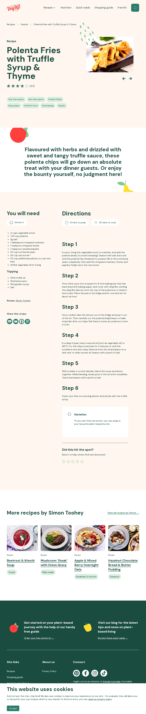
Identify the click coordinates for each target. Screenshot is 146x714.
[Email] (15, 321)
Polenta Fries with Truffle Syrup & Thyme (55, 24)
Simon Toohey (23, 300)
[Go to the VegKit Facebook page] (85, 673)
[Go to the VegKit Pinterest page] (76, 673)
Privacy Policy (49, 671)
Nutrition (66, 7)
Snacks (24, 24)
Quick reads (83, 7)
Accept (13, 708)
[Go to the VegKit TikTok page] (103, 673)
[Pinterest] (27, 321)
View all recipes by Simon (123, 512)
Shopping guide (104, 7)
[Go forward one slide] (130, 78)
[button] (135, 8)
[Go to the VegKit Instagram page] (94, 673)
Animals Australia (111, 681)
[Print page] (10, 321)
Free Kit (122, 7)
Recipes (48, 7)
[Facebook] (21, 321)
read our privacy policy (100, 699)
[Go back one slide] (124, 78)
